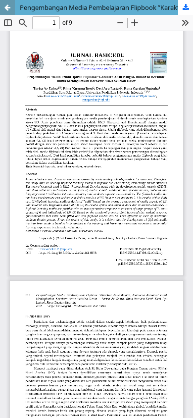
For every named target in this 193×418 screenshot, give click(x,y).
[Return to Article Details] (7, 7)
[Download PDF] (185, 7)
